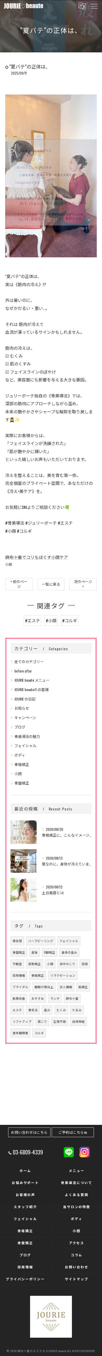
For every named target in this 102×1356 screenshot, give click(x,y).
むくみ (61, 1010)
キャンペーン (25, 717)
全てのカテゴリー (29, 661)
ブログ (19, 727)
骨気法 (33, 1010)
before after (23, 671)
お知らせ (21, 708)
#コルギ (69, 620)
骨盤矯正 (21, 783)
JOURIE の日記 (25, 699)
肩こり (42, 1021)
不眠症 (17, 964)
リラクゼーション (62, 975)
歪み (47, 1010)
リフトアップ (22, 1021)
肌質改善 (19, 998)
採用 (85, 964)
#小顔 (51, 620)
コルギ (39, 1033)
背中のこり (67, 964)
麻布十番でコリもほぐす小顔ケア (36, 557)
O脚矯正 (49, 952)
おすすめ (37, 998)
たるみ (77, 1010)
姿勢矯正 (34, 964)
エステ (17, 1010)
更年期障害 (20, 1033)
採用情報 (19, 975)
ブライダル (20, 987)
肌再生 (83, 987)
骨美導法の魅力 (27, 736)
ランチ (55, 998)
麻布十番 (72, 998)
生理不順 (59, 1021)
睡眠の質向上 (44, 987)
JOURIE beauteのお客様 (31, 689)
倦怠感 (17, 940)
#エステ (32, 620)
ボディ (19, 755)
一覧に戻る (51, 584)
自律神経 (78, 1021)
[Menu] (94, 6)
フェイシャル (25, 745)
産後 (34, 952)
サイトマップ (76, 1278)
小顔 (8, 564)
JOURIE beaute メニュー (31, 680)
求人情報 (66, 987)
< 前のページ (18, 584)
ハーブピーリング (40, 940)
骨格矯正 (21, 764)
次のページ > (83, 584)
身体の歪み (69, 952)
